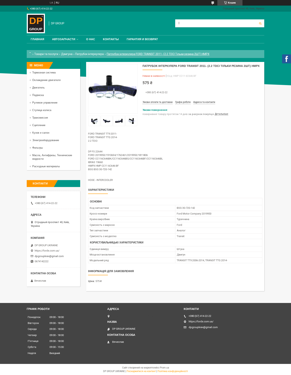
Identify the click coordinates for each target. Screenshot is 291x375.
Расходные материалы (46, 166)
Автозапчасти (63, 39)
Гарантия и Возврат (142, 39)
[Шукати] (260, 23)
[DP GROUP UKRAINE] (36, 23)
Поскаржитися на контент (141, 371)
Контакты (111, 39)
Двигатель (38, 87)
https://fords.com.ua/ (47, 250)
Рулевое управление (44, 102)
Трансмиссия (40, 117)
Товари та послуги (46, 54)
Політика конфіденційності (173, 371)
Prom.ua (164, 367)
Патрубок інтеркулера (89, 54)
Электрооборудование (45, 140)
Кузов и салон (40, 132)
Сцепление (38, 125)
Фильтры (37, 147)
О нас (90, 39)
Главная (37, 39)
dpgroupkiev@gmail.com (49, 256)
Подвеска (38, 95)
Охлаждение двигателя (46, 80)
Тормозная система (44, 72)
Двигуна (66, 54)
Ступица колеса (41, 110)
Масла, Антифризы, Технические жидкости (52, 157)
